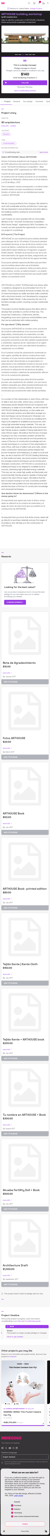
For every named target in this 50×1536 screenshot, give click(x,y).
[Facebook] (2, 1448)
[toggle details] (44, 1424)
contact (13, 126)
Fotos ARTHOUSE (14, 738)
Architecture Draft (15, 1265)
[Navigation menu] (47, 3)
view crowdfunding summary (25, 91)
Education (6, 134)
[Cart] (34, 3)
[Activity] (39, 3)
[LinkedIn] (17, 1448)
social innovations (9, 143)
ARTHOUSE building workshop (21, 14)
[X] (6, 1448)
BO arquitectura (10, 17)
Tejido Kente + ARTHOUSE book (23, 1039)
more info (5, 126)
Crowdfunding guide (33, 1321)
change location (36, 9)
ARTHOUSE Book (13, 813)
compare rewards (15, 602)
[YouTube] (10, 1448)
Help (19, 1321)
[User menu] (43, 3)
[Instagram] (13, 1448)
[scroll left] (4, 39)
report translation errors (12, 1464)
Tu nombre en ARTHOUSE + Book (24, 1115)
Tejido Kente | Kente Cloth (20, 964)
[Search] (29, 3)
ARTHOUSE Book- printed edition (25, 889)
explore (13, 1356)
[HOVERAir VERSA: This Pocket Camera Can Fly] (22, 1382)
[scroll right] (46, 39)
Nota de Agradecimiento (19, 663)
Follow (25, 83)
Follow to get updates (15, 1337)
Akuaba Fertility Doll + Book (21, 1190)
